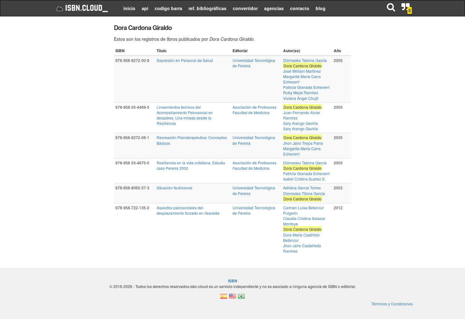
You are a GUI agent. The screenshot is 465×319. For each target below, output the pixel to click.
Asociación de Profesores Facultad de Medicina (254, 109)
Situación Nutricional (174, 187)
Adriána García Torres (302, 187)
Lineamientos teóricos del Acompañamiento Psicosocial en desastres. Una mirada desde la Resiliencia (185, 115)
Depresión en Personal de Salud (185, 60)
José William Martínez (302, 71)
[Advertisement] (78, 117)
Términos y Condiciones (392, 303)
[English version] (232, 298)
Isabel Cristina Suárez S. (304, 178)
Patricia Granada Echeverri (306, 87)
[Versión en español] (223, 298)
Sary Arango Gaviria (300, 123)
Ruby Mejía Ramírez (300, 92)
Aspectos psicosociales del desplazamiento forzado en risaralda (188, 210)
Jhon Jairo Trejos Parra (303, 143)
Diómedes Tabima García (305, 60)
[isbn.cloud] (81, 8)
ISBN (232, 281)
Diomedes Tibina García (304, 193)
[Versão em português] (241, 298)
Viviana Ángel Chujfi (300, 98)
